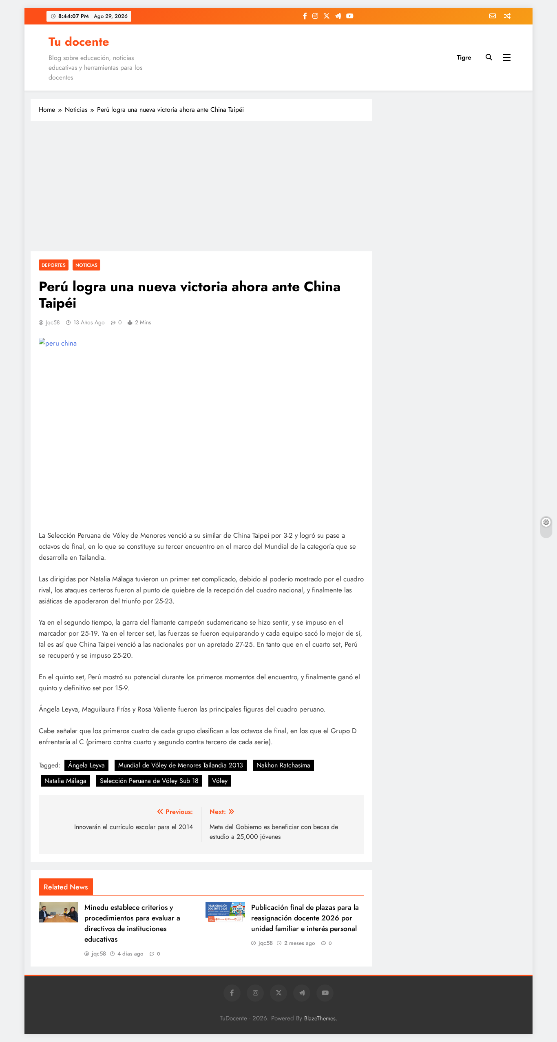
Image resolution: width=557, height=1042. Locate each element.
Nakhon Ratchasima (283, 765)
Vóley (220, 780)
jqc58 (53, 322)
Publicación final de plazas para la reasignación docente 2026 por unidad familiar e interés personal (305, 918)
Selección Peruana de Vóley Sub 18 (149, 780)
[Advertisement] (201, 186)
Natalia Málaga (65, 780)
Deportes (54, 265)
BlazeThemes (320, 1018)
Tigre (464, 57)
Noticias (86, 265)
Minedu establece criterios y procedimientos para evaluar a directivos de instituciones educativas (132, 923)
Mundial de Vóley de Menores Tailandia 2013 (180, 765)
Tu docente (79, 41)
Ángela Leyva (86, 765)
